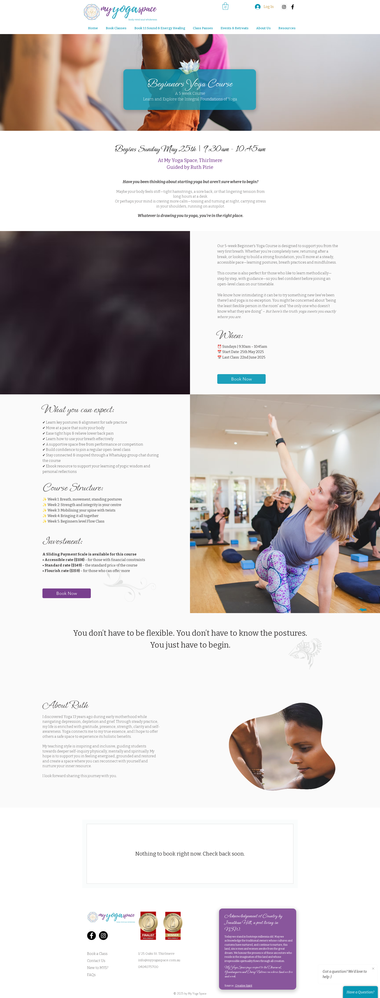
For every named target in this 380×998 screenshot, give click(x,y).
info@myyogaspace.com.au (159, 960)
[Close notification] (373, 969)
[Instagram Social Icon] (284, 7)
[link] (225, 6)
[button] (233, 28)
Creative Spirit (243, 985)
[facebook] (292, 7)
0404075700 (148, 967)
